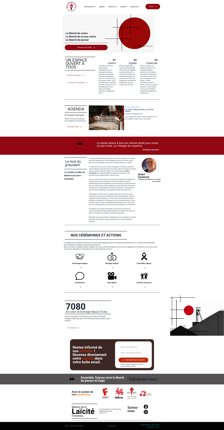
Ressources (134, 7)
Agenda (101, 7)
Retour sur (112, 7)
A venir (127, 107)
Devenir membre (79, 426)
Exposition (135, 107)
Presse (71, 426)
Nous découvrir (89, 7)
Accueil (67, 426)
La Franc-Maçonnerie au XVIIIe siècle (139, 110)
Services (123, 7)
